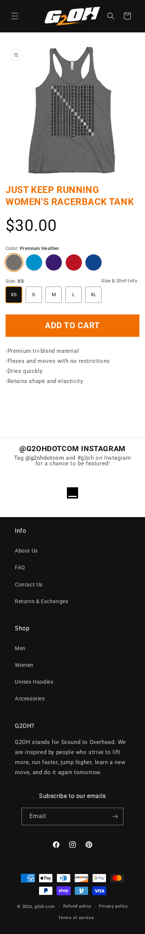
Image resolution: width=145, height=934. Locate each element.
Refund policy (77, 906)
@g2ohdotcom (44, 458)
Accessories (30, 699)
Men (20, 648)
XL (94, 294)
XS (14, 294)
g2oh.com (45, 906)
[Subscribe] (115, 816)
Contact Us (29, 585)
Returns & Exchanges (41, 601)
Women (24, 665)
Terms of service (76, 917)
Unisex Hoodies (34, 682)
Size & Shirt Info (119, 281)
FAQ (20, 567)
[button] (15, 16)
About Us (26, 551)
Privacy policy (113, 906)
